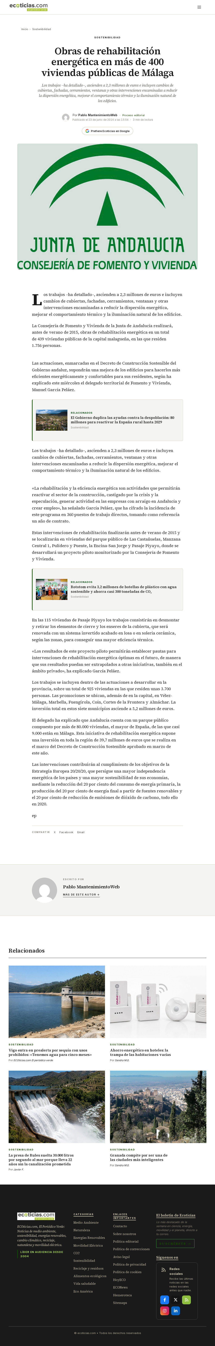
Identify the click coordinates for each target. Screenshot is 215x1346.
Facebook (66, 832)
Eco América (83, 1291)
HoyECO (119, 1280)
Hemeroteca (122, 1295)
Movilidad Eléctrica (88, 1245)
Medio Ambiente (86, 1222)
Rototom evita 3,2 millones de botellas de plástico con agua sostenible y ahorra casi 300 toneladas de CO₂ (124, 589)
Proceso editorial (133, 115)
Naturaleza (81, 1230)
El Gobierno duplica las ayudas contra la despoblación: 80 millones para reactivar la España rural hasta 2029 (122, 420)
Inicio (24, 29)
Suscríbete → (175, 1243)
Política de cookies (127, 1272)
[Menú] (199, 7)
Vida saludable (84, 1283)
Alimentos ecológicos (89, 1276)
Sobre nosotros (124, 1234)
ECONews (120, 1287)
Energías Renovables (89, 1237)
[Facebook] (164, 1299)
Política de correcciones (131, 1249)
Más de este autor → (81, 894)
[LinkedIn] (175, 1310)
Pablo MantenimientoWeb (97, 115)
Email (81, 832)
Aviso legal (121, 1257)
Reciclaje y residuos (88, 1268)
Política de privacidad (129, 1264)
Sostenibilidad (41, 29)
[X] (175, 1299)
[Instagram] (164, 1310)
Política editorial (126, 1241)
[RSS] (186, 1299)
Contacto (120, 1226)
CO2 (76, 1253)
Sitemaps (120, 1303)
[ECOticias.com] (29, 7)
